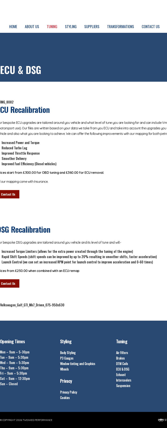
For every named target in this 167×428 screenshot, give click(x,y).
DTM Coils (122, 363)
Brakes (120, 358)
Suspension (123, 385)
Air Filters (122, 352)
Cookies (65, 397)
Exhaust (121, 374)
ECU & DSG (122, 369)
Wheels (64, 369)
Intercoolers (123, 380)
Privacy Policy (68, 392)
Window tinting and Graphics (77, 363)
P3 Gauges (67, 358)
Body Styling (68, 352)
